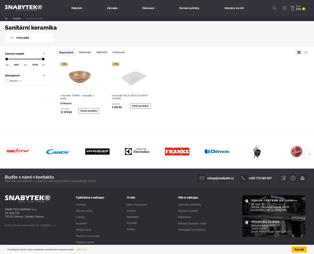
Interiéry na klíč (234, 8)
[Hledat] (274, 8)
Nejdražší (101, 52)
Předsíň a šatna (85, 242)
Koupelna (81, 223)
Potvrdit (299, 249)
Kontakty (132, 223)
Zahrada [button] (112, 8)
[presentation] (309, 154)
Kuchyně (81, 204)
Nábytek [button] (76, 8)
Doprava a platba (188, 210)
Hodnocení (119, 52)
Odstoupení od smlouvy (191, 229)
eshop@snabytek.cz (220, 178)
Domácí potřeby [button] (189, 8)
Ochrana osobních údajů (192, 223)
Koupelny (17, 18)
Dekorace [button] (148, 8)
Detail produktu (88, 110)
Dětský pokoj (83, 229)
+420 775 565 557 (260, 178)
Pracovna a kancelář (87, 236)
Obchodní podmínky (189, 204)
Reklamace (184, 217)
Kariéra (131, 229)
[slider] (6, 59)
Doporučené (66, 52)
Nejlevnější (85, 52)
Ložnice (80, 217)
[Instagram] (293, 178)
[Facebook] (283, 178)
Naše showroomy (137, 204)
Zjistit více (81, 249)
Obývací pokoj (84, 210)
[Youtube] (302, 178)
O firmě (131, 210)
